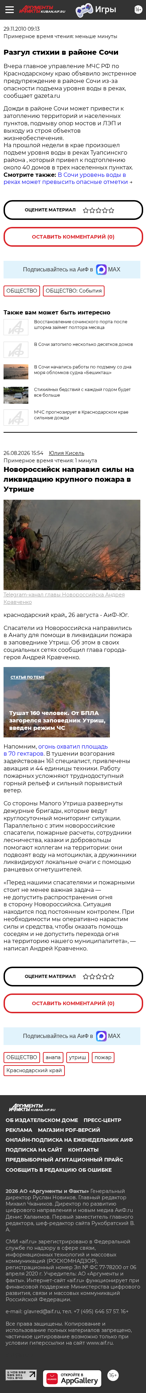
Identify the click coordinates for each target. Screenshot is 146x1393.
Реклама (19, 1130)
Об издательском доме (42, 1120)
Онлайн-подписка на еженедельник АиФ (69, 1140)
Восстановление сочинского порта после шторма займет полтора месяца (80, 324)
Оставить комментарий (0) (73, 237)
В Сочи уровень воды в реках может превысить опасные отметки (66, 179)
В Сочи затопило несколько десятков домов (83, 344)
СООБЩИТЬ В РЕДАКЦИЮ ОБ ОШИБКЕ (59, 1170)
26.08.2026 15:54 (23, 453)
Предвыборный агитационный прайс (64, 1160)
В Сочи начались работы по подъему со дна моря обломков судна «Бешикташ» (82, 369)
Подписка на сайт (34, 1150)
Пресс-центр (102, 1120)
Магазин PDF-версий (69, 1130)
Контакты (83, 1150)
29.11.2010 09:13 (22, 29)
